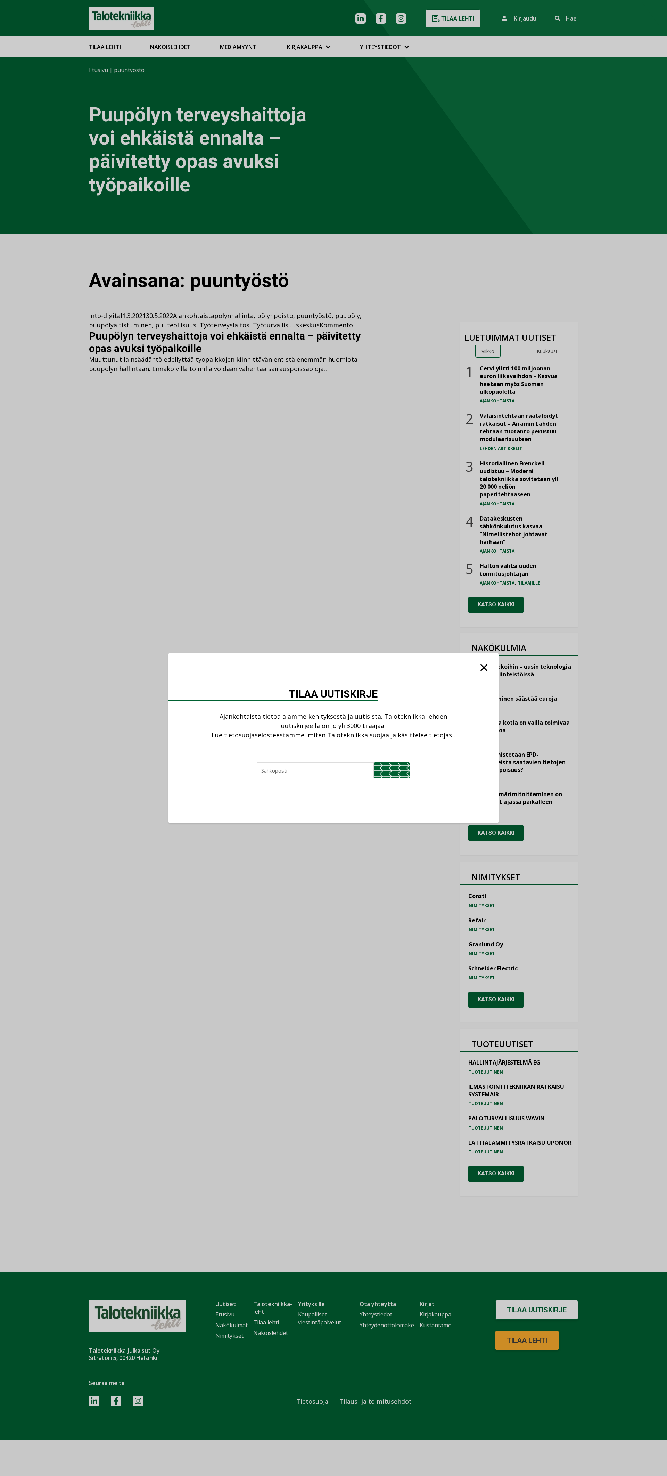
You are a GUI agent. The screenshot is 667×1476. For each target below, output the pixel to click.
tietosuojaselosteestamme (264, 735)
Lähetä (392, 770)
